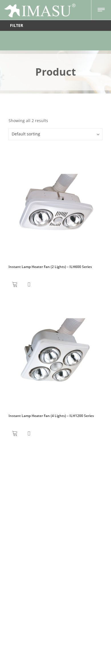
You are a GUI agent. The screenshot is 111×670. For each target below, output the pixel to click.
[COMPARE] (29, 284)
